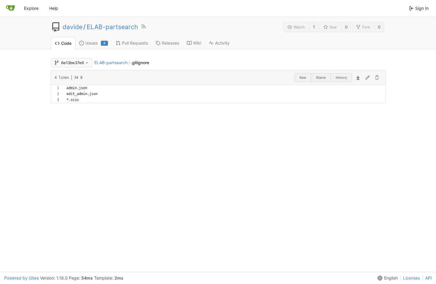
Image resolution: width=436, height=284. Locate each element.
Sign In (422, 8)
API (428, 277)
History (341, 77)
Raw (303, 77)
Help (53, 8)
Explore (31, 8)
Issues (95, 42)
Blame (321, 77)
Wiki (197, 42)
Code (66, 43)
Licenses (411, 277)
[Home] (10, 8)
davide (72, 27)
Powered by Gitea (21, 277)
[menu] (386, 278)
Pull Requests (135, 42)
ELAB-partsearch (112, 27)
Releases (170, 42)
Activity (222, 42)
